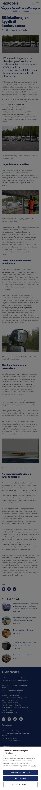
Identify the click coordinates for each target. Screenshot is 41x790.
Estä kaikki (20, 779)
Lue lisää (33, 766)
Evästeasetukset (20, 785)
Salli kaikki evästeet (20, 773)
